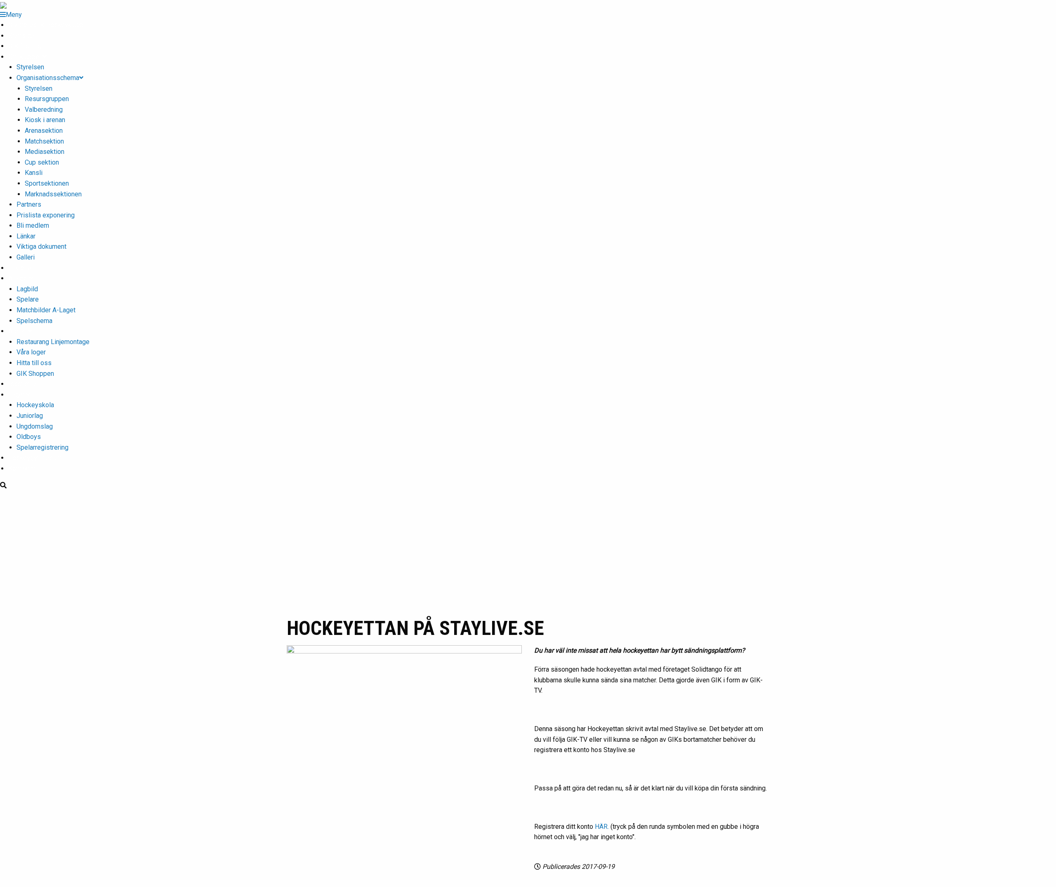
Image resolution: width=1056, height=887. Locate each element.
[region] (528, 552)
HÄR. (602, 826)
